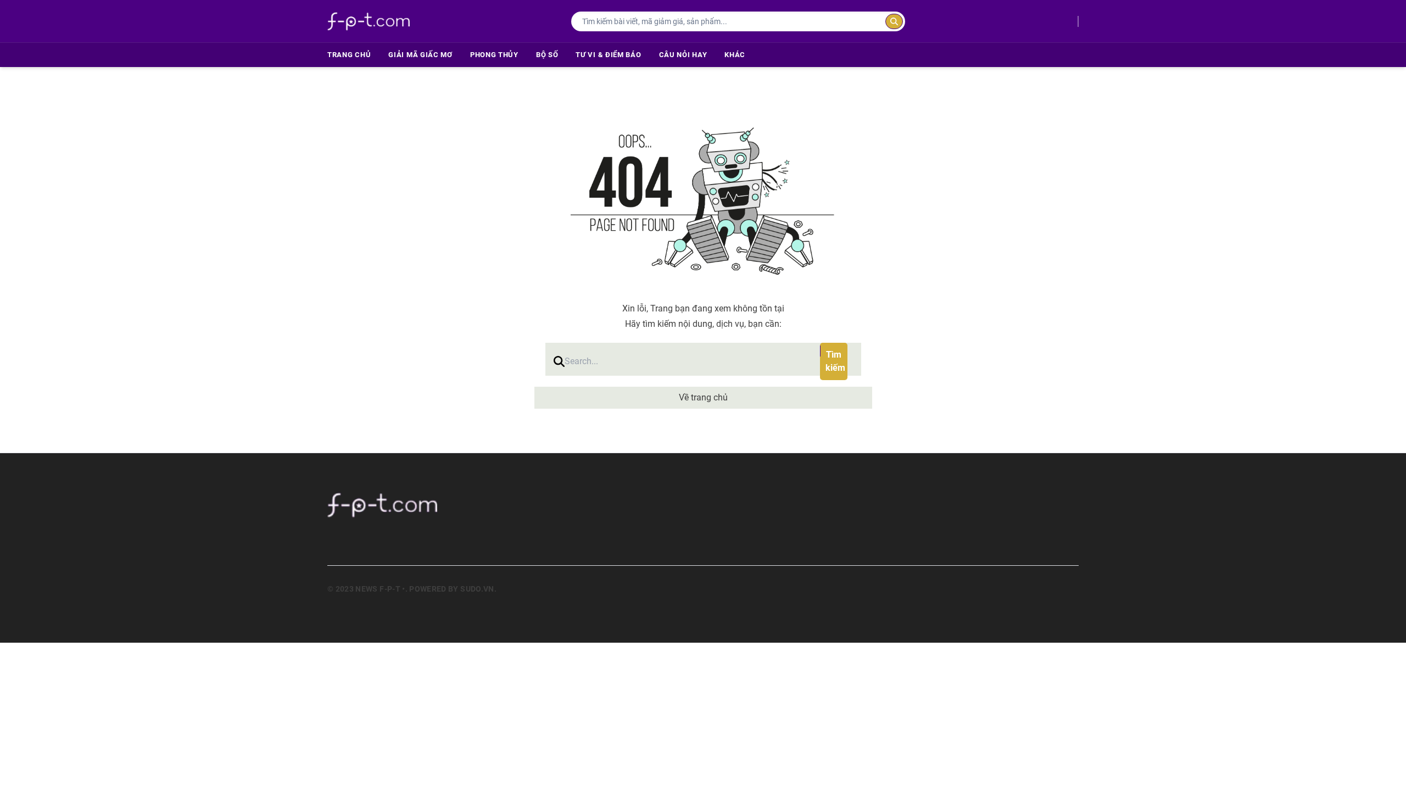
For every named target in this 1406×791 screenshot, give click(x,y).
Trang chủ (349, 55)
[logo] (368, 21)
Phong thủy (494, 55)
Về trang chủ (703, 397)
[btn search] (894, 21)
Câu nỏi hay (683, 55)
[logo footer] (477, 504)
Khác (734, 55)
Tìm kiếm (835, 361)
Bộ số (547, 55)
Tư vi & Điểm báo (608, 55)
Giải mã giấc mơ (420, 55)
